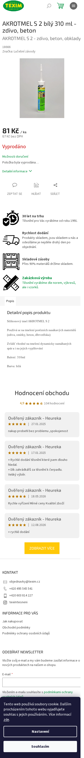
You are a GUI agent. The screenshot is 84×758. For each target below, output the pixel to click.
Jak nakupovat (12, 621)
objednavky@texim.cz (24, 581)
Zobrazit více (42, 548)
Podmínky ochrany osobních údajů (26, 633)
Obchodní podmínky (16, 627)
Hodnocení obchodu (42, 392)
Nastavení (40, 731)
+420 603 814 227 (21, 595)
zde (6, 719)
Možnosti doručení (15, 157)
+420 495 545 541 (21, 588)
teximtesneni (18, 602)
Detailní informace (15, 171)
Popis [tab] (10, 301)
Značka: (18, 51)
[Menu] (73, 6)
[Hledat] (49, 6)
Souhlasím (40, 746)
